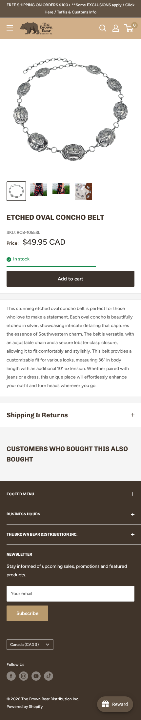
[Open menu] (10, 28)
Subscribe (27, 613)
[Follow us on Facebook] (11, 676)
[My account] (115, 28)
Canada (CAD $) (24, 644)
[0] (129, 28)
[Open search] (103, 28)
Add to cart (70, 279)
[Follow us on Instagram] (23, 676)
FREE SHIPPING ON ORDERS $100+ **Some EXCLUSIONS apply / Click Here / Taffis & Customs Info (70, 8)
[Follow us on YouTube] (36, 676)
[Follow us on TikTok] (48, 676)
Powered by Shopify (25, 706)
